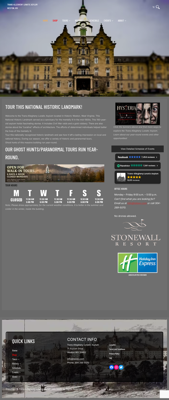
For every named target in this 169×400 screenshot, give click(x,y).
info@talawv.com (137, 203)
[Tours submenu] (69, 20)
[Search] (158, 7)
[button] (138, 177)
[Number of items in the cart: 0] (153, 7)
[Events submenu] (112, 20)
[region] (137, 114)
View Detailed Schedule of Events (137, 149)
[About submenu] (125, 20)
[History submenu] (84, 20)
